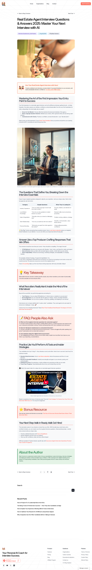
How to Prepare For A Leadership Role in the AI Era (30, 502)
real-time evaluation (55, 230)
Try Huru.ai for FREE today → (53, 89)
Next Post (70, 13)
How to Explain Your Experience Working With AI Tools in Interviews (35, 508)
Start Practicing (86, 3)
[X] (44, 472)
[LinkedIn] (51, 472)
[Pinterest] (47, 472)
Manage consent (84, 568)
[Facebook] (40, 472)
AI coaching (25, 263)
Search (19, 485)
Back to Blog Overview (24, 13)
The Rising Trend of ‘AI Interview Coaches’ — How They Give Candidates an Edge (39, 505)
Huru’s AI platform (42, 434)
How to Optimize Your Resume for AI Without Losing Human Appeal (35, 511)
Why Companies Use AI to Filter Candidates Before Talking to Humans (36, 514)
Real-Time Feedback (45, 120)
